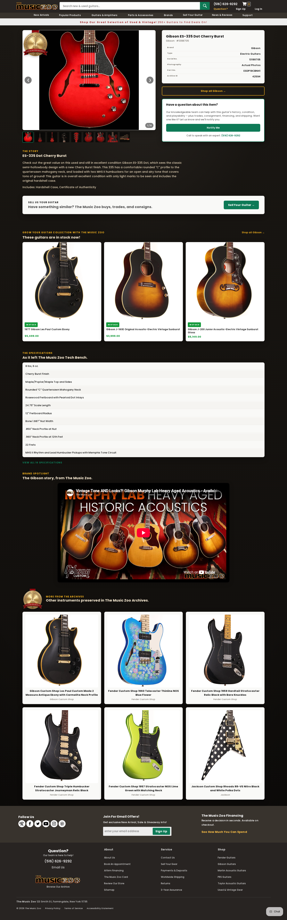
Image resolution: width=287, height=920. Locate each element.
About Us (109, 857)
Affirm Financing (114, 870)
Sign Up (241, 9)
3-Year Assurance (171, 889)
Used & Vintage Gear (230, 889)
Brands (168, 15)
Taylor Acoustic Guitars (232, 883)
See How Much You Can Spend (224, 832)
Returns (165, 883)
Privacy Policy (52, 908)
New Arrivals (41, 15)
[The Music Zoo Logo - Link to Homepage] (37, 6)
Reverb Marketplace (21, 823)
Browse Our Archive (58, 886)
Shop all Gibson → (213, 91)
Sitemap (109, 889)
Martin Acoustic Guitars (232, 870)
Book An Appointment (117, 864)
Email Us (58, 867)
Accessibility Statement (100, 908)
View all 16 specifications (42, 462)
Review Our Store (114, 883)
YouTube (45, 823)
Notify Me (213, 128)
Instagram (54, 823)
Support (247, 15)
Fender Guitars (226, 857)
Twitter (37, 823)
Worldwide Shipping (172, 877)
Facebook (29, 823)
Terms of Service (73, 908)
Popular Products (70, 15)
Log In (258, 9)
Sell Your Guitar (193, 15)
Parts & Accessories (140, 15)
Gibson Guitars (227, 864)
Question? (221, 9)
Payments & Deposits (174, 870)
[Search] (205, 6)
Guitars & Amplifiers (105, 15)
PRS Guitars (224, 877)
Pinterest (62, 823)
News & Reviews (222, 15)
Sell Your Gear (169, 864)
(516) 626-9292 (225, 4)
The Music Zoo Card (116, 877)
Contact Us (168, 857)
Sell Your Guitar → (241, 205)
